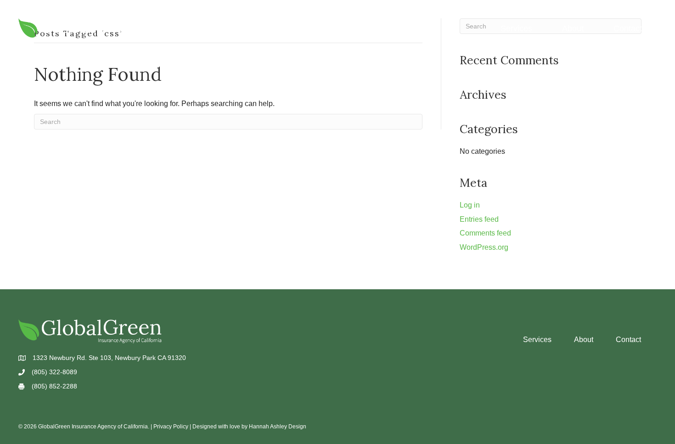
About (573, 28)
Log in (470, 205)
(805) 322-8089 (54, 372)
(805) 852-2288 (54, 386)
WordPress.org (484, 247)
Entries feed (479, 219)
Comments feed (485, 233)
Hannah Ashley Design (277, 426)
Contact (627, 28)
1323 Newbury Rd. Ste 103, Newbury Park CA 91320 (109, 357)
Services (516, 28)
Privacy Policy (170, 426)
